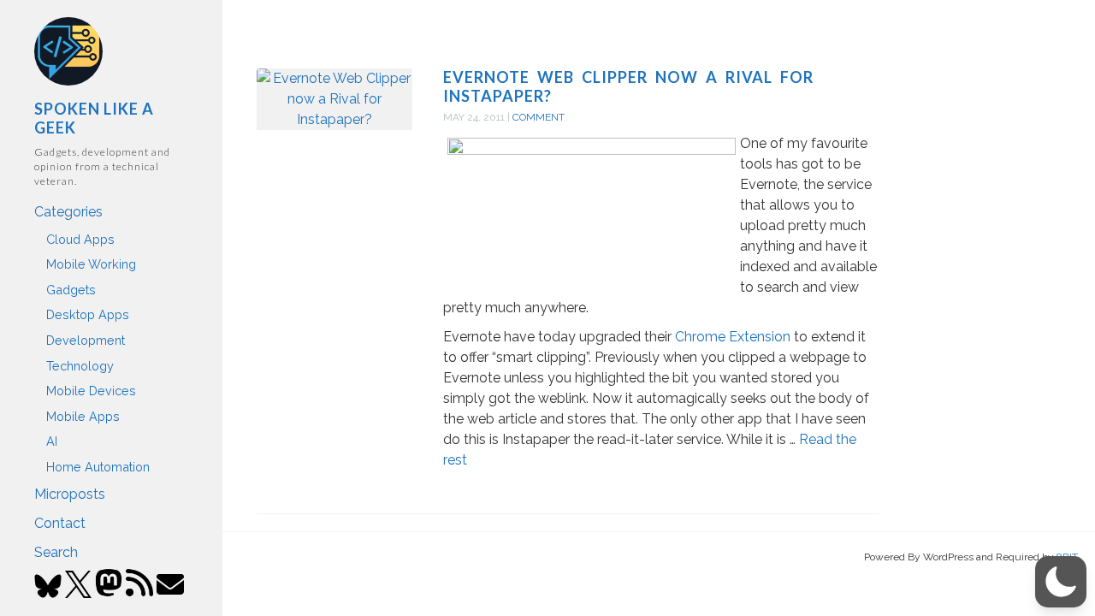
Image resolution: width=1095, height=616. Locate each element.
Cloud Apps (80, 239)
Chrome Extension (732, 337)
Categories (68, 212)
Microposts (69, 494)
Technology (80, 365)
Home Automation (98, 466)
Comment (538, 117)
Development (85, 340)
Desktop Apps (87, 314)
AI (51, 441)
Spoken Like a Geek (94, 118)
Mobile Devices (91, 390)
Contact (60, 523)
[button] (1060, 581)
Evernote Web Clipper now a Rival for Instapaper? (628, 86)
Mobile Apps (83, 416)
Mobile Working (91, 264)
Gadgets (71, 289)
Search (56, 552)
